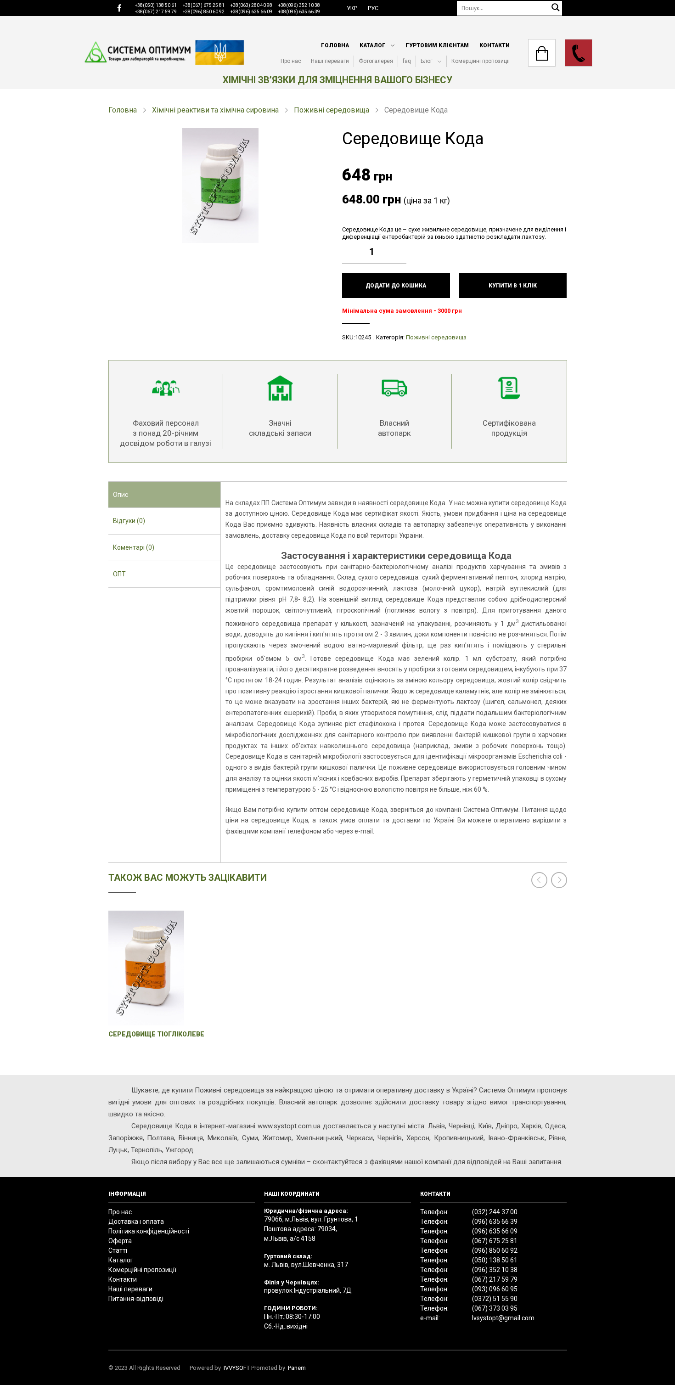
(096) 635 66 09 (495, 1231)
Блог (427, 61)
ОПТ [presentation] (119, 574)
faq (407, 61)
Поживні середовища (331, 110)
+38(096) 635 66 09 (251, 11)
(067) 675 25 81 (495, 1240)
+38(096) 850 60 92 (204, 11)
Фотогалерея (376, 61)
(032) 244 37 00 (495, 1212)
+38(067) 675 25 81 (204, 5)
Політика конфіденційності (148, 1231)
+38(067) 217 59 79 (156, 11)
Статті (117, 1250)
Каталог (373, 45)
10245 (363, 337)
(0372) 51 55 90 (495, 1298)
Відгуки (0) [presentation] (129, 520)
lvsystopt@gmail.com (503, 1318)
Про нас (291, 61)
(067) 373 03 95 (495, 1308)
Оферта (120, 1240)
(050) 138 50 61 (495, 1260)
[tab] (164, 495)
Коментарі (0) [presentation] (133, 547)
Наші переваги (330, 61)
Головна (335, 45)
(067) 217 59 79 (495, 1279)
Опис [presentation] (120, 494)
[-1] (401, 258)
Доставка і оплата (136, 1221)
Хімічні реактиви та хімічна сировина (215, 110)
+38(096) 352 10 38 (299, 5)
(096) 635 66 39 (495, 1221)
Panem (297, 1367)
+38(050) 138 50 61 (156, 5)
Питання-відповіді (135, 1298)
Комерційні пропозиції (480, 61)
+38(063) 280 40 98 (251, 5)
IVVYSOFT (237, 1367)
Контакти (494, 45)
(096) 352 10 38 (495, 1269)
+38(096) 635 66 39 (299, 11)
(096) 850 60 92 (495, 1250)
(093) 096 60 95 (495, 1289)
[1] (401, 244)
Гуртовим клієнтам (437, 45)
